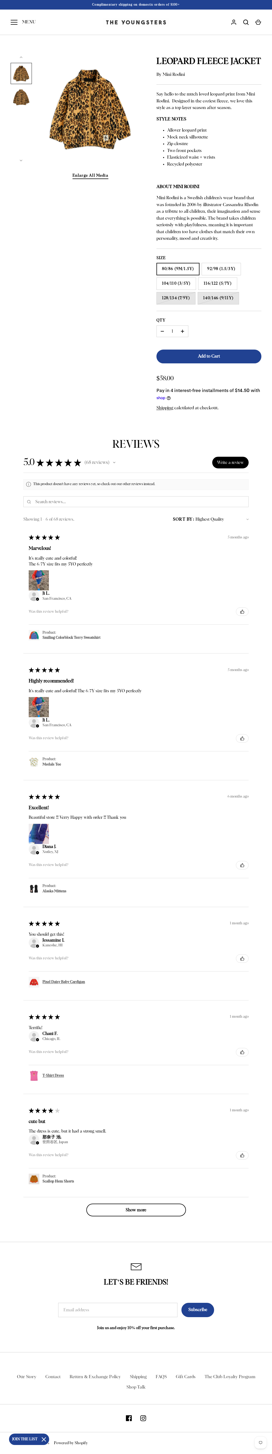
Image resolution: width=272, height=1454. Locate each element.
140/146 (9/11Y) (218, 298)
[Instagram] (143, 1418)
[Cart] (258, 22)
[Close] (44, 1439)
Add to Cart (209, 356)
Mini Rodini (174, 74)
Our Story (26, 1377)
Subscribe (197, 1310)
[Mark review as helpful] (242, 611)
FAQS (161, 1377)
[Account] (234, 22)
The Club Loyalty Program (230, 1377)
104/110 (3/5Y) (176, 283)
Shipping (164, 408)
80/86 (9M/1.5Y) (178, 269)
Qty (161, 320)
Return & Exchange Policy (95, 1377)
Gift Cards (186, 1377)
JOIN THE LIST (24, 1439)
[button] (114, 462)
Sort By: (183, 519)
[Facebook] (129, 1418)
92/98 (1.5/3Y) (221, 269)
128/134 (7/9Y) (176, 298)
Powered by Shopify (71, 1443)
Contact (53, 1377)
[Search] (246, 22)
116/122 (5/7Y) (218, 283)
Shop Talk (136, 1387)
